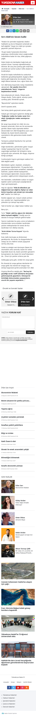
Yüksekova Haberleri (10, 695)
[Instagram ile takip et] (22, 687)
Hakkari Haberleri (9, 698)
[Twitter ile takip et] (13, 687)
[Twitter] (10, 30)
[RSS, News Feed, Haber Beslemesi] (27, 687)
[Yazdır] (24, 30)
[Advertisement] (18, 364)
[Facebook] (7, 30)
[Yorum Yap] (28, 30)
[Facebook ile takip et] (9, 687)
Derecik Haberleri (9, 707)
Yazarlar (14, 9)
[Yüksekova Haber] (12, 2)
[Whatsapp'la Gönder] (17, 30)
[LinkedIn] (14, 30)
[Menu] (32, 2)
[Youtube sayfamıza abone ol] (18, 687)
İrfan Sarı (21, 9)
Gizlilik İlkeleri (27, 682)
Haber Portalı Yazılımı (10, 713)
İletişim (19, 682)
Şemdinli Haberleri (9, 701)
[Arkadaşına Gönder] (20, 30)
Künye (13, 682)
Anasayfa (6, 9)
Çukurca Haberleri (9, 704)
